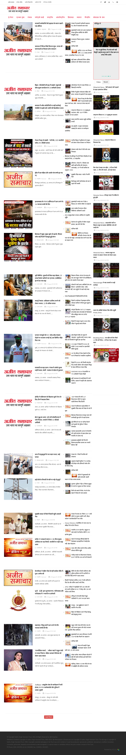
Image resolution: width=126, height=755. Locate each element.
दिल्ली (38, 520)
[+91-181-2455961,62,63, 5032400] (113, 2)
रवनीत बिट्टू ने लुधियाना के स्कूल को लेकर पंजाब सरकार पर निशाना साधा (77, 142)
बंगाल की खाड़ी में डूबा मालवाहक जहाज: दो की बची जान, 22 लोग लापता (78, 648)
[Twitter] (105, 2)
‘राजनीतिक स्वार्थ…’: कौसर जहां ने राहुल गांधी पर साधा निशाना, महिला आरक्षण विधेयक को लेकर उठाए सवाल (49, 653)
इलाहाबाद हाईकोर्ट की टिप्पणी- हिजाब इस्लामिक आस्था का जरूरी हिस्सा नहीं (80, 442)
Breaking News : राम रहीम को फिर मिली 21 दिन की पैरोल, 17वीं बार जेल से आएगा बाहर (105, 340)
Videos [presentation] (98, 82)
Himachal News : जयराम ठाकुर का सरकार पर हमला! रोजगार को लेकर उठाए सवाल (104, 255)
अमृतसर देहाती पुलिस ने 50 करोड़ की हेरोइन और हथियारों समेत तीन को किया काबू (77, 463)
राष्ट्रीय (38, 631)
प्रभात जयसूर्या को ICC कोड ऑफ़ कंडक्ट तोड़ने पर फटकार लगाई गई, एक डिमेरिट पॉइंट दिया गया (49, 337)
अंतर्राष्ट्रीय (39, 146)
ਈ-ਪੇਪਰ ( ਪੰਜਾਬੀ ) (48, 2)
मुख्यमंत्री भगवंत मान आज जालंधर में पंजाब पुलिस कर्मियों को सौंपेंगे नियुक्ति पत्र (81, 32)
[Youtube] (109, 2)
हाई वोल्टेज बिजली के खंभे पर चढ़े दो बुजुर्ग (47, 480)
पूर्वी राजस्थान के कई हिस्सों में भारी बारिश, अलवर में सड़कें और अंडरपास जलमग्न (81, 381)
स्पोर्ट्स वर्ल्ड (39, 403)
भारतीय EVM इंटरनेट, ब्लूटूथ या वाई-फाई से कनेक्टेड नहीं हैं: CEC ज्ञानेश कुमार (77, 532)
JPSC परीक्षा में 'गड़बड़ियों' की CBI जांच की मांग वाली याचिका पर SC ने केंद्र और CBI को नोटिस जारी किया (78, 589)
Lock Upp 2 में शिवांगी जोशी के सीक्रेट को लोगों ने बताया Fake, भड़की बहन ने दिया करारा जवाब (106, 47)
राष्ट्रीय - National (41, 178)
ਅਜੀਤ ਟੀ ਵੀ (38, 2)
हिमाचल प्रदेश (40, 240)
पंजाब (38, 52)
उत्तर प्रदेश (39, 284)
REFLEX (115, 749)
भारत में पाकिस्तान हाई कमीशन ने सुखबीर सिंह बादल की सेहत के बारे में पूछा (78, 408)
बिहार (38, 91)
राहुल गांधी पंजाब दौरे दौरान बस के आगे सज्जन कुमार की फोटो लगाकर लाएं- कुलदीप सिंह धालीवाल (78, 627)
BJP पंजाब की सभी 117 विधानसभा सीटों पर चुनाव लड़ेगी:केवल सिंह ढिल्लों (78, 399)
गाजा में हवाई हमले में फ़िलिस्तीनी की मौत (76, 296)
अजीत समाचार (11, 2)
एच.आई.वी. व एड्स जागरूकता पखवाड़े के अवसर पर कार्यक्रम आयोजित (76, 128)
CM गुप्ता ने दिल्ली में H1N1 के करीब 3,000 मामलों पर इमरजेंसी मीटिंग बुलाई (80, 346)
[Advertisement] (41, 78)
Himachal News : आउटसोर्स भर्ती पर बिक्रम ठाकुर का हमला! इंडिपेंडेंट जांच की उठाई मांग (104, 225)
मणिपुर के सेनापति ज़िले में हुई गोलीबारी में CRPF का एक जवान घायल (77, 598)
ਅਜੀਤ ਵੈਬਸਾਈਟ (29, 2)
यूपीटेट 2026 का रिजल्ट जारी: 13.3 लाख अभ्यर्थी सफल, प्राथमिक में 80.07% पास (78, 53)
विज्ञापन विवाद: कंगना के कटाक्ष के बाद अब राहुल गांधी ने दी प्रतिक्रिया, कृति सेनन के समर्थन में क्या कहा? (78, 278)
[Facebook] (101, 2)
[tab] (98, 82)
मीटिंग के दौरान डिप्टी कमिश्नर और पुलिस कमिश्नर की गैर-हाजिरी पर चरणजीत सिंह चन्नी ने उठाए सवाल (78, 573)
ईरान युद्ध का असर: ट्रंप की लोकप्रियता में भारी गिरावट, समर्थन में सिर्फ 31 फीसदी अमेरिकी (48, 419)
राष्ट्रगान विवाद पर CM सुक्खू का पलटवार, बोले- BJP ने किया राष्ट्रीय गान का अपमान (77, 112)
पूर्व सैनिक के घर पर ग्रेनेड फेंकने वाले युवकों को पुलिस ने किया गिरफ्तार (80, 424)
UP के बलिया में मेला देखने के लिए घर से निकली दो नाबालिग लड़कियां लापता (78, 356)
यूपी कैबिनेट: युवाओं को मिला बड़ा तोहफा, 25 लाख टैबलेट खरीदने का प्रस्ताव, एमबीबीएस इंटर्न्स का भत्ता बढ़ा (48, 278)
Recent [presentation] (106, 82)
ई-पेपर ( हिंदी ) (20, 2)
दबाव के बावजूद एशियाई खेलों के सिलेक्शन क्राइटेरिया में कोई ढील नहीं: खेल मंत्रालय (77, 541)
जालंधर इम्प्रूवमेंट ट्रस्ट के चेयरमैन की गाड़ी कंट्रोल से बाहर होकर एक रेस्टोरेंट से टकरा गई (81, 433)
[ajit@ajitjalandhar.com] (117, 2)
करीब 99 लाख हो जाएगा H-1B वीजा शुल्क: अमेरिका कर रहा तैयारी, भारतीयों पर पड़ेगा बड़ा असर (49, 541)
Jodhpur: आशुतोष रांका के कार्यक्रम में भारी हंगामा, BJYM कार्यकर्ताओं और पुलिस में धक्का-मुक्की (48, 687)
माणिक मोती (74, 46)
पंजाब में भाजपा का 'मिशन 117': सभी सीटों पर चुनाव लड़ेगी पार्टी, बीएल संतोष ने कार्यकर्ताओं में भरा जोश (78, 516)
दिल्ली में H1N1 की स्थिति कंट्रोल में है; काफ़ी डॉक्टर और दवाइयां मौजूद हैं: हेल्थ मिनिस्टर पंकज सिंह (81, 365)
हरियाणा (38, 111)
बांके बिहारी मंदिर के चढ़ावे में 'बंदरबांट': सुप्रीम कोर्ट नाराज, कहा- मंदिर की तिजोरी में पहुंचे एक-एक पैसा (78, 337)
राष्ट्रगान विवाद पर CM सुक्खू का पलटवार (105, 115)
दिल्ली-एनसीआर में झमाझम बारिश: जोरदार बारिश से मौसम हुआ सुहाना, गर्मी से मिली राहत (78, 303)
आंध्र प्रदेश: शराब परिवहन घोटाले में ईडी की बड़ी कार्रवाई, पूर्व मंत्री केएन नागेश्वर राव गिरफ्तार (78, 657)
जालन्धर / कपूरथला (41, 29)
